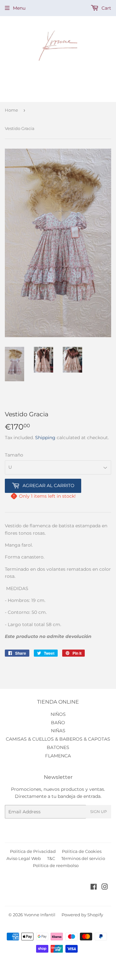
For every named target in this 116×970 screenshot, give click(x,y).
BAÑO (58, 722)
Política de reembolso (56, 865)
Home (11, 110)
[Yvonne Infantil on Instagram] (105, 888)
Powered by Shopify (82, 914)
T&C (51, 858)
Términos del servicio (83, 858)
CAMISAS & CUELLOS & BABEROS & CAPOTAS (58, 739)
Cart (105, 8)
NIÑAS (58, 731)
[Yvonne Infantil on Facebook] (93, 888)
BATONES (58, 747)
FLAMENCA (58, 756)
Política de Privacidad (33, 851)
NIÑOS (58, 714)
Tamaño (14, 455)
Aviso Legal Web (23, 858)
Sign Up (98, 811)
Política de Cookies (82, 851)
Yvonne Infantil (39, 914)
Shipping (45, 437)
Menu (19, 8)
